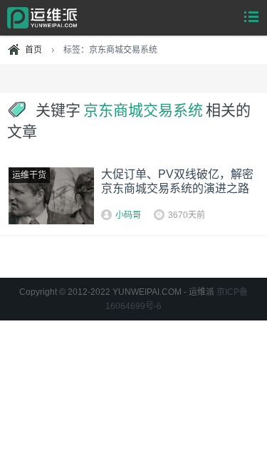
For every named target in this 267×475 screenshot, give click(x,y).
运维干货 (29, 175)
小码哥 (128, 215)
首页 (33, 50)
